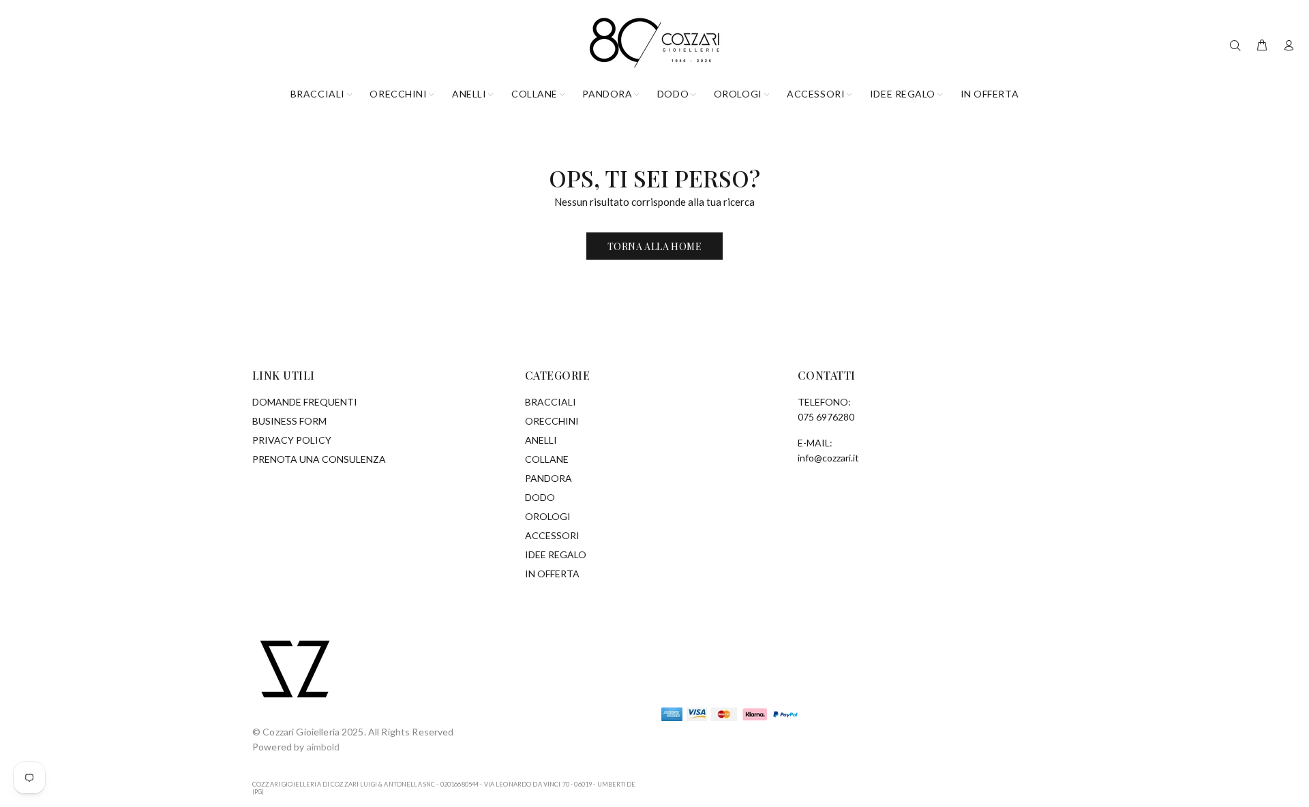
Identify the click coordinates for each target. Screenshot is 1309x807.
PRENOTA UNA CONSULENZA (319, 459)
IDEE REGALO (555, 554)
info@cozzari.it (828, 457)
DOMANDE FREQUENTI (304, 402)
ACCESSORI (552, 535)
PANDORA (548, 478)
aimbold (323, 746)
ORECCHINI (552, 421)
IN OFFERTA (552, 573)
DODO (540, 497)
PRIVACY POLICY (291, 440)
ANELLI (541, 440)
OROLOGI (548, 516)
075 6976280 (826, 417)
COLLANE (547, 459)
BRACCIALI (550, 402)
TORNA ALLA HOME (654, 246)
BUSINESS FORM (289, 421)
